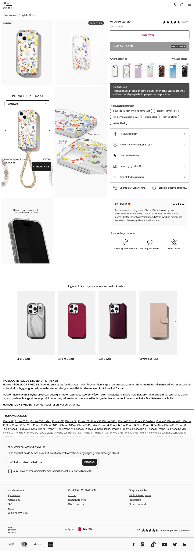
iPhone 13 (169, 425)
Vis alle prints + (180, 59)
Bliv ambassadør (138, 504)
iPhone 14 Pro (117, 425)
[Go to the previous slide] (5, 129)
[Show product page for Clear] (115, 71)
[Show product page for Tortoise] (161, 71)
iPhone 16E (84, 421)
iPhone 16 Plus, (126, 421)
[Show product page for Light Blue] (173, 71)
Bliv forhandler (76, 504)
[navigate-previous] (176, 322)
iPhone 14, (104, 425)
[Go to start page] (7, 5)
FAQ (10, 504)
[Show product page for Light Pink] (138, 71)
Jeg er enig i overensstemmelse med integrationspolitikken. (52, 471)
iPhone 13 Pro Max (18, 429)
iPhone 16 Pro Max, (145, 421)
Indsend (89, 462)
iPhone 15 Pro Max (87, 425)
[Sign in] (174, 5)
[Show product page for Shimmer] (150, 71)
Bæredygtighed (77, 500)
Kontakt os (14, 500)
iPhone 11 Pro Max (121, 429)
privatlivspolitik (83, 471)
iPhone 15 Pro (51, 425)
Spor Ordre (14, 495)
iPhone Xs (163, 429)
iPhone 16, (96, 421)
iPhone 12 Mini (102, 429)
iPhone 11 (151, 429)
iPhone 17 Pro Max (41, 421)
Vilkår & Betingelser (140, 495)
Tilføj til (41, 166)
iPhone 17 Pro (22, 421)
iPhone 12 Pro (53, 429)
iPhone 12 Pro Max (84, 429)
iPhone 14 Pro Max (153, 425)
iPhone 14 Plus (134, 425)
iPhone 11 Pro (139, 429)
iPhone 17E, (58, 421)
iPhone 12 (68, 429)
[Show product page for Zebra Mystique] (184, 71)
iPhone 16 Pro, (109, 421)
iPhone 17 (8, 421)
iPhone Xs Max (178, 429)
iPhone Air (71, 421)
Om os (72, 495)
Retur (11, 508)
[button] (161, 530)
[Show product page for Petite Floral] (126, 71)
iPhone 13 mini (37, 429)
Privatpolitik (135, 500)
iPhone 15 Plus (68, 425)
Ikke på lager (149, 46)
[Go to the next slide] (49, 129)
